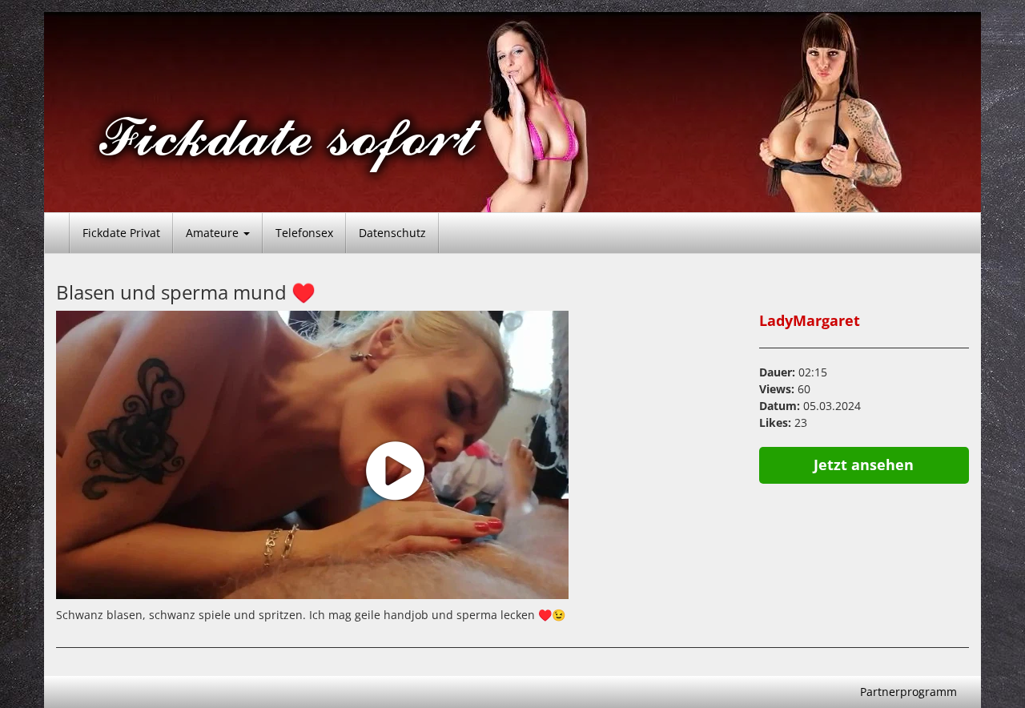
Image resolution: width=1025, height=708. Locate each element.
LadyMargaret (809, 320)
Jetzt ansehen (864, 464)
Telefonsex (304, 232)
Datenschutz (392, 232)
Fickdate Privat (121, 232)
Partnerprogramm (908, 691)
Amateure (214, 232)
